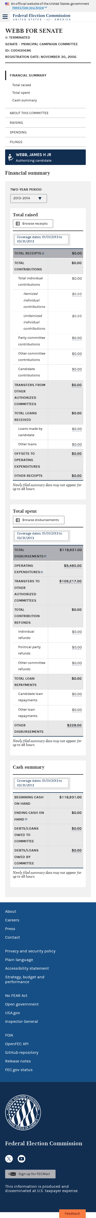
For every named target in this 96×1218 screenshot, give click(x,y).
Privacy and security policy (30, 951)
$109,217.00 (70, 581)
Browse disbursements (40, 520)
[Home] (41, 17)
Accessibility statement (27, 968)
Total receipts (27, 253)
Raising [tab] (16, 123)
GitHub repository (21, 1052)
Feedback (72, 1214)
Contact (12, 937)
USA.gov (12, 1013)
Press (10, 928)
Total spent (21, 93)
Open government (22, 1004)
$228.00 (74, 725)
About (10, 911)
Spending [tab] (18, 132)
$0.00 (77, 294)
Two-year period (26, 189)
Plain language (19, 959)
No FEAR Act (16, 995)
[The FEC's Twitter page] (9, 1159)
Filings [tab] (16, 142)
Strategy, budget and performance (25, 979)
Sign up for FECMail (34, 1174)
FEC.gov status (19, 1070)
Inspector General (21, 1021)
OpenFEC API (16, 1044)
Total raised (21, 85)
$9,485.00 (73, 566)
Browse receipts (35, 224)
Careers (12, 920)
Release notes (18, 1061)
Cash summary (24, 100)
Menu (5, 17)
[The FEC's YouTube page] (21, 1159)
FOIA (9, 1035)
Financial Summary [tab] (28, 75)
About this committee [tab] (29, 113)
